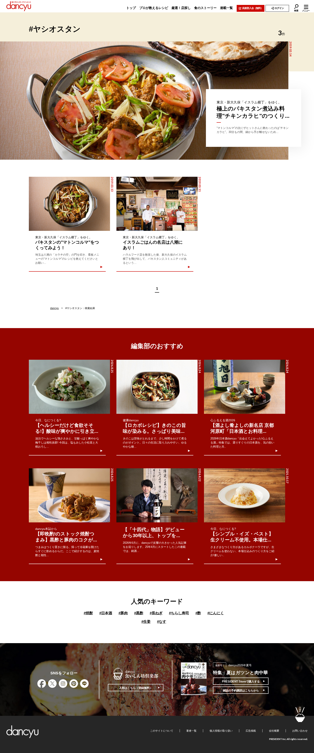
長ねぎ (156, 613)
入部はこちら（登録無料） (135, 688)
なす (161, 622)
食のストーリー (205, 8)
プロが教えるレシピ (153, 8)
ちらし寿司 (179, 613)
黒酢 (138, 613)
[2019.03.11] (157, 204)
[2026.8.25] (69, 387)
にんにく (215, 613)
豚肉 (123, 613)
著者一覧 (191, 730)
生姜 (146, 622)
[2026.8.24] (157, 387)
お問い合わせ (300, 730)
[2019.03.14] (144, 100)
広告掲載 (251, 730)
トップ (131, 8)
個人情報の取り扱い (221, 730)
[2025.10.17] (244, 495)
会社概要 (274, 730)
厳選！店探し (181, 8)
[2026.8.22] (157, 495)
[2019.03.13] (69, 204)
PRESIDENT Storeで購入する (241, 681)
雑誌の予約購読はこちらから (241, 690)
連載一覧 (226, 8)
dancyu (54, 308)
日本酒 (105, 613)
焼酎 (88, 613)
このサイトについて (161, 730)
